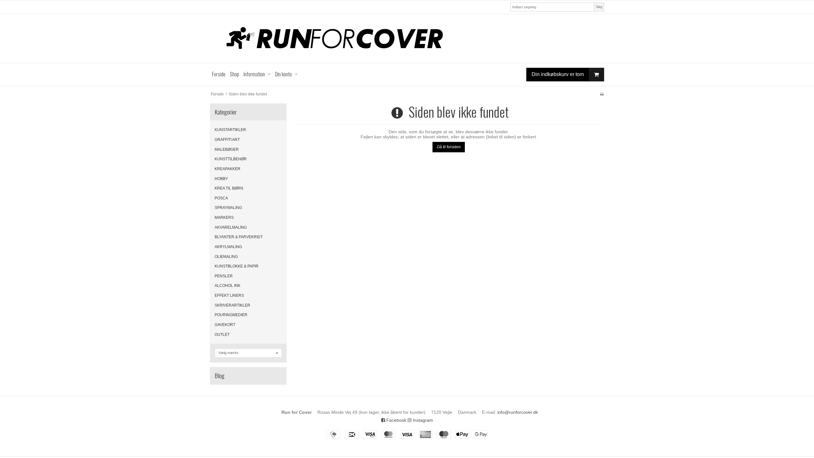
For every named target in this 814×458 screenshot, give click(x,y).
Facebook (395, 420)
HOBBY (221, 179)
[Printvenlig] (601, 94)
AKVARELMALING (231, 227)
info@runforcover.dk (517, 412)
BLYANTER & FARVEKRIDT (239, 237)
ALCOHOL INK (227, 285)
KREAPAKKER (227, 169)
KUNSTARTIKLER (230, 130)
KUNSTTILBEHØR (231, 159)
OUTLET (222, 334)
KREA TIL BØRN (229, 188)
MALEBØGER (227, 149)
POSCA (221, 198)
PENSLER (224, 276)
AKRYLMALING (228, 247)
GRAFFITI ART (227, 139)
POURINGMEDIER (231, 315)
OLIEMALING (226, 256)
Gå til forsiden (449, 147)
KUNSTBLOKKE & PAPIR (237, 266)
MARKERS (224, 217)
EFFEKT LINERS (229, 295)
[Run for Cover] (407, 38)
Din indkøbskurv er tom (558, 74)
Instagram (422, 420)
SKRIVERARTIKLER (232, 305)
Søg (599, 7)
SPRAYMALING (228, 207)
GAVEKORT (225, 325)
